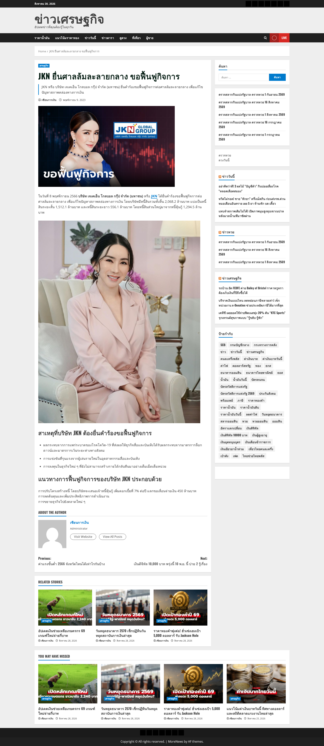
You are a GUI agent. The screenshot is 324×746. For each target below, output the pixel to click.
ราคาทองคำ (256, 400)
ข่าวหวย (228, 231)
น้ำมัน (224, 379)
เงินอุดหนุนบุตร (230, 442)
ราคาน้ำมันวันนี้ (230, 414)
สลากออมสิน (229, 421)
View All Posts (112, 537)
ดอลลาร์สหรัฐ (241, 365)
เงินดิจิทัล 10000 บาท (234, 435)
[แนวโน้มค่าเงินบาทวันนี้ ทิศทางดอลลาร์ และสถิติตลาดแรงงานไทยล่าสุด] (256, 683)
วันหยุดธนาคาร (272, 414)
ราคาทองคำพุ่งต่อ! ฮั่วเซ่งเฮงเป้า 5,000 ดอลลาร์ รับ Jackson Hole (177, 633)
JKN (154, 196)
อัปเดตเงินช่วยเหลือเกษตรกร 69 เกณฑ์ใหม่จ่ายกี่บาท (61, 633)
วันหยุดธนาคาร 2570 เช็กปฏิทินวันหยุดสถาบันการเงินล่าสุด (121, 633)
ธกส (268, 365)
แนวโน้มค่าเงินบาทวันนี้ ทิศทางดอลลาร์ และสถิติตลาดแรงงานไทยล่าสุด (255, 711)
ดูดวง (123, 37)
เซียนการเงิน (49, 100)
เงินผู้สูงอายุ (259, 435)
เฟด (235, 456)
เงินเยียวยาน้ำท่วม (232, 449)
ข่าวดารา (108, 37)
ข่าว (223, 351)
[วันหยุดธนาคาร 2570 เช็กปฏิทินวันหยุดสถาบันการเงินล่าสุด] (123, 608)
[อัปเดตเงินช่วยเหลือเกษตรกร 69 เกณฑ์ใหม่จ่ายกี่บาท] (65, 608)
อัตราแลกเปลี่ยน (231, 428)
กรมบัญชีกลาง (239, 345)
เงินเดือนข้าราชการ (258, 442)
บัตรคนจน (258, 379)
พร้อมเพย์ (226, 400)
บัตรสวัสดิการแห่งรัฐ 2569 (237, 393)
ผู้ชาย (149, 37)
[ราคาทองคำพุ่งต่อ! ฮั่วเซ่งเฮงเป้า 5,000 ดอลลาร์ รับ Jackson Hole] (180, 608)
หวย (245, 421)
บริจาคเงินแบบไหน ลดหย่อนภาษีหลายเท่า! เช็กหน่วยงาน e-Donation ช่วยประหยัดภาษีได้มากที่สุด (251, 302)
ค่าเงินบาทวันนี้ (272, 358)
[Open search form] (265, 37)
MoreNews (175, 741)
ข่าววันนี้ (90, 37)
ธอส (280, 372)
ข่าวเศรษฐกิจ (69, 18)
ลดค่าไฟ (251, 414)
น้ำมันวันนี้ (240, 379)
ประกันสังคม (267, 393)
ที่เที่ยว (136, 37)
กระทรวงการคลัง (265, 345)
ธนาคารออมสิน (230, 372)
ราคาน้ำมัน (42, 37)
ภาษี (240, 400)
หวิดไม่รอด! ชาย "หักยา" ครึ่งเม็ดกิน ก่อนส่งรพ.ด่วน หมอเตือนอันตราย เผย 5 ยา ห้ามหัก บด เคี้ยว (252, 201)
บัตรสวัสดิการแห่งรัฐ (233, 386)
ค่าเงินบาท (251, 358)
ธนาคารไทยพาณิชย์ (259, 372)
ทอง (258, 365)
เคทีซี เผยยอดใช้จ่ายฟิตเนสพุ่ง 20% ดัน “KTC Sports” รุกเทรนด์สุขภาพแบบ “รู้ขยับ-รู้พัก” (252, 315)
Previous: (71, 561)
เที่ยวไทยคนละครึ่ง (261, 449)
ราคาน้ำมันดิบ (249, 407)
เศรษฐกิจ (43, 65)
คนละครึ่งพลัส (229, 358)
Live (284, 37)
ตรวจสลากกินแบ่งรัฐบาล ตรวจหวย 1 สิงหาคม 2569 (252, 114)
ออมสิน (277, 421)
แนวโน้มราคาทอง (67, 37)
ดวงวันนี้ (224, 160)
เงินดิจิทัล (252, 428)
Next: (170, 561)
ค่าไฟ (224, 365)
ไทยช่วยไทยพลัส (253, 456)
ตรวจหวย (225, 155)
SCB (222, 345)
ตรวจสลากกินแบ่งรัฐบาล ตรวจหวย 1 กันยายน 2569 (252, 94)
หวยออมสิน (260, 421)
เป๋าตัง (224, 456)
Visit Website (83, 537)
